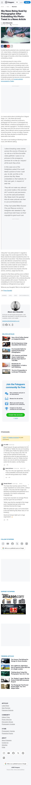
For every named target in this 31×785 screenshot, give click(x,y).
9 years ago (11, 444)
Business (14, 6)
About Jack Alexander (15, 312)
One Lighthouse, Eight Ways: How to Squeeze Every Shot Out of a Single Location (20, 667)
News (8, 6)
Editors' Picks (6, 717)
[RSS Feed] (27, 544)
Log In (21, 2)
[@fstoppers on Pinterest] (22, 544)
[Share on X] (5, 46)
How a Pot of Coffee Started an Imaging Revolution (20, 338)
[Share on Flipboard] (8, 46)
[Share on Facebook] (2, 46)
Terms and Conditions (19, 769)
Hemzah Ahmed (8, 483)
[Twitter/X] (9, 324)
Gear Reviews (6, 708)
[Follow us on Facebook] (12, 544)
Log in (16, 418)
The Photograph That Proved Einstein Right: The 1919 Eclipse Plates (19, 686)
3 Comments (15, 24)
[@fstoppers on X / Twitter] (17, 544)
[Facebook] (6, 324)
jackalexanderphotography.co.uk (10, 321)
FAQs (3, 747)
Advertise (4, 745)
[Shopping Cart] (17, 2)
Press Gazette (7, 290)
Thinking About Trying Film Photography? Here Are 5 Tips (20, 673)
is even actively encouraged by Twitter (12, 80)
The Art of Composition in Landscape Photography (19, 371)
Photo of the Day (7, 719)
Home (2, 6)
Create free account (15, 415)
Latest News (5, 706)
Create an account (13, 437)
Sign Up (27, 2)
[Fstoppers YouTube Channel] (8, 544)
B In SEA (6, 444)
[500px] (12, 324)
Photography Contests (8, 724)
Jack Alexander (7, 23)
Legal (10, 295)
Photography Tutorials (8, 731)
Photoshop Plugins (7, 733)
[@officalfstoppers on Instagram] (3, 544)
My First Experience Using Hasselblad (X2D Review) (19, 344)
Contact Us (5, 743)
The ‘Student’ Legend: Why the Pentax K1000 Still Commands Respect (20, 680)
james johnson (9, 468)
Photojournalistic (24, 295)
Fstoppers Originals (7, 710)
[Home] (9, 2)
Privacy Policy (10, 769)
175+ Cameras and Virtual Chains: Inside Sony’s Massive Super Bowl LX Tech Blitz (19, 358)
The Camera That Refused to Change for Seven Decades (19, 660)
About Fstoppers (6, 740)
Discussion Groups (7, 722)
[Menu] (2, 2)
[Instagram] (3, 324)
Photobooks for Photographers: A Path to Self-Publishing (19, 365)
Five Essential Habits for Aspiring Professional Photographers (19, 350)
